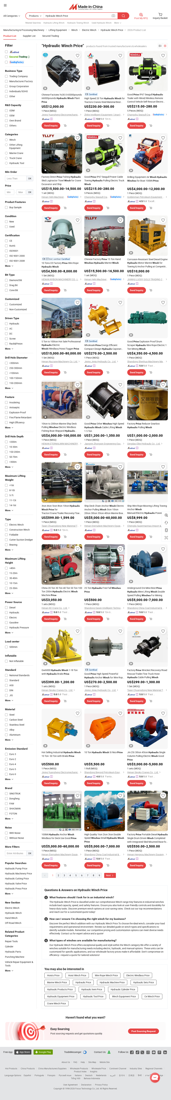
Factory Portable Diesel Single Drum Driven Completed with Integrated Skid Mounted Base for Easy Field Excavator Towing (147, 838)
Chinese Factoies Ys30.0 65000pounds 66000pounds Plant (62, 98)
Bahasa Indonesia (92, 1078)
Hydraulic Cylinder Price (123, 989)
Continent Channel (117, 1068)
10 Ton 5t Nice (103, 752)
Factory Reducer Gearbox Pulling (143, 425)
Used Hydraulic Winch (102, 22)
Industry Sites (136, 1068)
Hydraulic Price (83, 982)
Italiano (78, 1075)
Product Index (80, 1071)
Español (27, 1075)
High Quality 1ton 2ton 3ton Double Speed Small (104, 838)
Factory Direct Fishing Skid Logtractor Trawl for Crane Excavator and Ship (61, 180)
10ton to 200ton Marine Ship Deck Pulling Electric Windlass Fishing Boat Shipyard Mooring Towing (59, 427)
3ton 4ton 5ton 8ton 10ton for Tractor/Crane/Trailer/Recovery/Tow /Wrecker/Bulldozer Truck (61, 509)
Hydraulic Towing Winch (78, 22)
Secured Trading (50, 35)
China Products (28, 1068)
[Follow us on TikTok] (137, 1052)
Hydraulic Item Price (91, 989)
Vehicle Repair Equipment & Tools (19, 963)
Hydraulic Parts (13, 951)
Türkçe (160, 1075)
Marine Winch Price (57, 982)
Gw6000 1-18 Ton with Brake (60, 671)
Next (108, 875)
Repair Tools (11, 941)
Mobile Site (105, 1062)
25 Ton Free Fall (102, 589)
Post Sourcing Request (143, 1031)
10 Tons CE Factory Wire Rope (60, 264)
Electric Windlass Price (137, 975)
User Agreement (70, 1084)
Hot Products (11, 1068)
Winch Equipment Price (124, 996)
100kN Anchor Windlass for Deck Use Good (59, 836)
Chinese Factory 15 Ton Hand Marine (102, 261)
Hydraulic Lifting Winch (53, 22)
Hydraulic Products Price (60, 989)
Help (83, 1062)
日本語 (131, 1075)
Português (39, 1075)
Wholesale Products (79, 1068)
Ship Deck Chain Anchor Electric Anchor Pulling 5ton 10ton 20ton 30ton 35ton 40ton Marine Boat (104, 509)
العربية (112, 1075)
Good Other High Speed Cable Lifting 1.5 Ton (104, 427)
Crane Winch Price (56, 1003)
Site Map (92, 1062)
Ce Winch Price (152, 996)
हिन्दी (140, 1075)
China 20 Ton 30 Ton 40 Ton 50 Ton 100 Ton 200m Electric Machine (62, 591)
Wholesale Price (99, 1068)
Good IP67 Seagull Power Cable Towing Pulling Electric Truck (104, 180)
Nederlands (101, 1075)
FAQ (75, 1062)
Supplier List (29, 35)
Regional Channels (153, 1068)
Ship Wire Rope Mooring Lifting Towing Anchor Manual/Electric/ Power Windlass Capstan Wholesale (147, 509)
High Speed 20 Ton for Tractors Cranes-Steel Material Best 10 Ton (104, 100)
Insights (93, 1071)
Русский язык (65, 1075)
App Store (23, 1052)
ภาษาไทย (149, 1075)
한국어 (122, 1075)
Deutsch (89, 1075)
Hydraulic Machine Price (112, 982)
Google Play (43, 1052)
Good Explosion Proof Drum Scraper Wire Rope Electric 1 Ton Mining (147, 345)
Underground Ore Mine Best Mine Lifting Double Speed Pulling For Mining (146, 591)
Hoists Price (53, 975)
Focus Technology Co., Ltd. (87, 1088)
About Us (66, 1062)
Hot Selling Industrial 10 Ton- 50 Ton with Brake (61, 754)
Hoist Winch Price (77, 975)
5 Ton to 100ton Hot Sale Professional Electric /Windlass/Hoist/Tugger (61, 345)
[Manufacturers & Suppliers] (85, 6)
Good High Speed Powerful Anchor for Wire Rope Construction (104, 675)
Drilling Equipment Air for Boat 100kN (147, 178)
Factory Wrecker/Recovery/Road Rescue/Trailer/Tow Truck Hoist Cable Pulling (147, 673)
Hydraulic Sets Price (143, 982)
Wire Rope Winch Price (106, 975)
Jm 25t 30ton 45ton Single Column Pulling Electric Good (146, 756)
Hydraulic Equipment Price (60, 996)
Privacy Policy (101, 1084)
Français (51, 1075)
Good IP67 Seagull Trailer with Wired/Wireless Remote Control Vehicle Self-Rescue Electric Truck (145, 98)
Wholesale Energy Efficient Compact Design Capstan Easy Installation (102, 347)
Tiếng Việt (75, 1078)
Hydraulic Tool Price (93, 996)
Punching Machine (14, 956)
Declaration (86, 1084)
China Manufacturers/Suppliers (52, 1068)
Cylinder (9, 946)
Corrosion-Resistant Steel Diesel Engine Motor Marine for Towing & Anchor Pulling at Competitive (147, 263)
